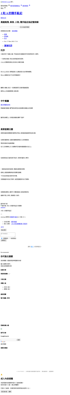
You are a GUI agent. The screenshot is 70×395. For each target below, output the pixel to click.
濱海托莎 (8, 46)
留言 (16, 217)
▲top (2, 226)
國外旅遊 (14, 221)
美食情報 (14, 31)
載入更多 (3, 230)
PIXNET (22, 371)
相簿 (5, 34)
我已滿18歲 (4, 391)
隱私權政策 (44, 371)
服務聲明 (51, 371)
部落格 (6, 36)
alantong (3, 207)
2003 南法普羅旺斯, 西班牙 (19, 224)
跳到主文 (3, 18)
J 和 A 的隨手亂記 (11, 13)
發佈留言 (3, 240)
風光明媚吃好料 (5, 105)
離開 (10, 391)
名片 (5, 38)
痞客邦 (12, 217)
